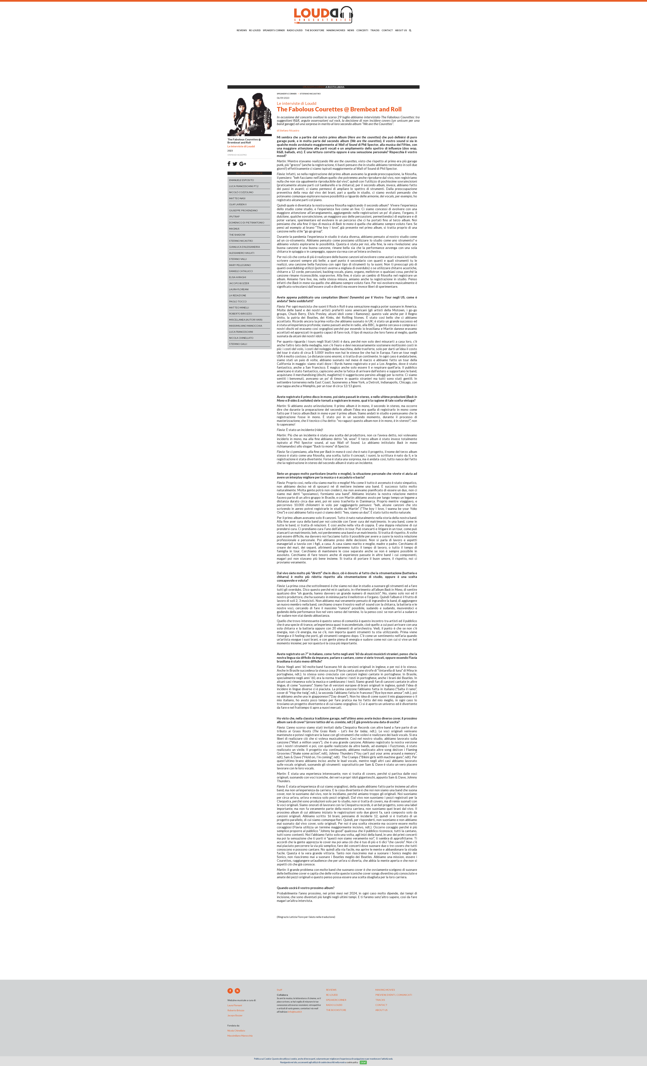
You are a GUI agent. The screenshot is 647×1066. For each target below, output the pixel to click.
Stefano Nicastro (289, 130)
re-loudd (332, 994)
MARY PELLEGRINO (240, 265)
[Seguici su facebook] (230, 991)
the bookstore (336, 1010)
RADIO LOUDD (295, 30)
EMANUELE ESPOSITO (241, 180)
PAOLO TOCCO (238, 301)
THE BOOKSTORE (314, 30)
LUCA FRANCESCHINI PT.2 (243, 186)
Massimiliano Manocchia (240, 1035)
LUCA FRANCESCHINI (241, 331)
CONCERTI (362, 30)
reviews (331, 989)
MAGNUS (234, 228)
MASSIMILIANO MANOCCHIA (245, 325)
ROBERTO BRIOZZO (240, 313)
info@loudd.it (295, 1011)
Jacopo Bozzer (234, 1015)
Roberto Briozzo (235, 1010)
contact (381, 1004)
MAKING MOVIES (336, 30)
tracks (380, 999)
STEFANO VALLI (238, 259)
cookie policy (352, 1062)
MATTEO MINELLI (239, 307)
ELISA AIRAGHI (237, 277)
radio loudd (334, 1004)
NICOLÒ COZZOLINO (241, 192)
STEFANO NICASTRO (241, 240)
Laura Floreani (235, 1005)
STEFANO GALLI (238, 343)
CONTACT (387, 30)
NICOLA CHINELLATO (241, 337)
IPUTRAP (234, 216)
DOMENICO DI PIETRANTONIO (246, 222)
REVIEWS (242, 30)
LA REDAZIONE (237, 295)
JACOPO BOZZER (239, 283)
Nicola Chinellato (236, 1030)
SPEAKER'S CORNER (274, 30)
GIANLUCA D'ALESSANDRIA (244, 246)
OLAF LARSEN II (238, 204)
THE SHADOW (237, 234)
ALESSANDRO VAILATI (241, 252)
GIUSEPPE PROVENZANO (243, 210)
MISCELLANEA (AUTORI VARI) (245, 319)
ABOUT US (401, 30)
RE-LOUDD (255, 30)
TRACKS (374, 30)
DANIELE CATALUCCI (241, 271)
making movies (385, 989)
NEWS (350, 30)
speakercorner (336, 999)
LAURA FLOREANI (239, 289)
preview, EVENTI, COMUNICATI (393, 994)
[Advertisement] (323, 59)
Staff (279, 989)
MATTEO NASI (237, 198)
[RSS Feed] (237, 991)
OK (362, 1062)
